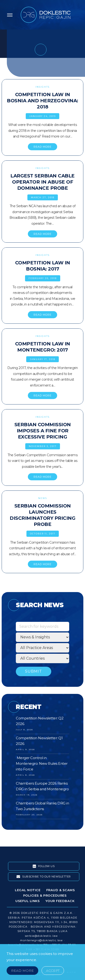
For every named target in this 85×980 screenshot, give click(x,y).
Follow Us (46, 866)
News (42, 498)
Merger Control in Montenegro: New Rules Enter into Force (42, 763)
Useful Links (27, 901)
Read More (22, 970)
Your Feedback (60, 901)
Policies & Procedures (45, 895)
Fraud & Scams (60, 890)
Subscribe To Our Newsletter (46, 876)
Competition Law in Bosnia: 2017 (42, 266)
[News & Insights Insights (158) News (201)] (42, 637)
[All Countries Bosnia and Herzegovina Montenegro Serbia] (42, 658)
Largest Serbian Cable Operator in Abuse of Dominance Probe (42, 182)
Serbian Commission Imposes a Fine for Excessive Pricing (42, 431)
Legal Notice (27, 890)
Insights (42, 87)
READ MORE (42, 146)
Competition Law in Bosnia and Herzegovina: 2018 (42, 101)
